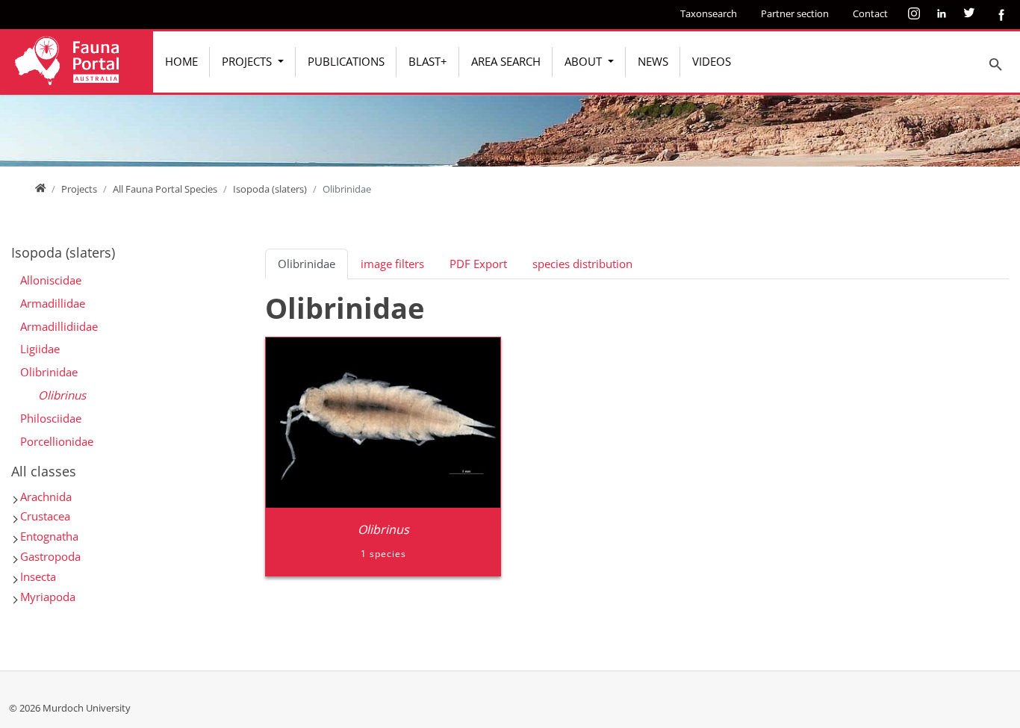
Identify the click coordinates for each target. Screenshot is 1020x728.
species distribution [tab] (582, 263)
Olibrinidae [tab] (306, 263)
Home (181, 61)
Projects (248, 61)
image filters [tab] (392, 263)
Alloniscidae (50, 280)
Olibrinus (62, 395)
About (585, 61)
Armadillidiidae (59, 326)
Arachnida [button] (46, 496)
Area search (506, 61)
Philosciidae (50, 418)
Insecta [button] (38, 576)
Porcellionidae (56, 441)
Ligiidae (40, 348)
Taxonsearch (708, 13)
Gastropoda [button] (50, 556)
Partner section (795, 13)
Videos (711, 61)
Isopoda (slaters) (270, 189)
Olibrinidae (49, 371)
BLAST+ (427, 61)
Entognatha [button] (49, 536)
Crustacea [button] (45, 515)
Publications (346, 61)
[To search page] (996, 64)
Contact (870, 13)
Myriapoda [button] (47, 596)
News (653, 61)
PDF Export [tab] (478, 263)
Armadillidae (52, 303)
